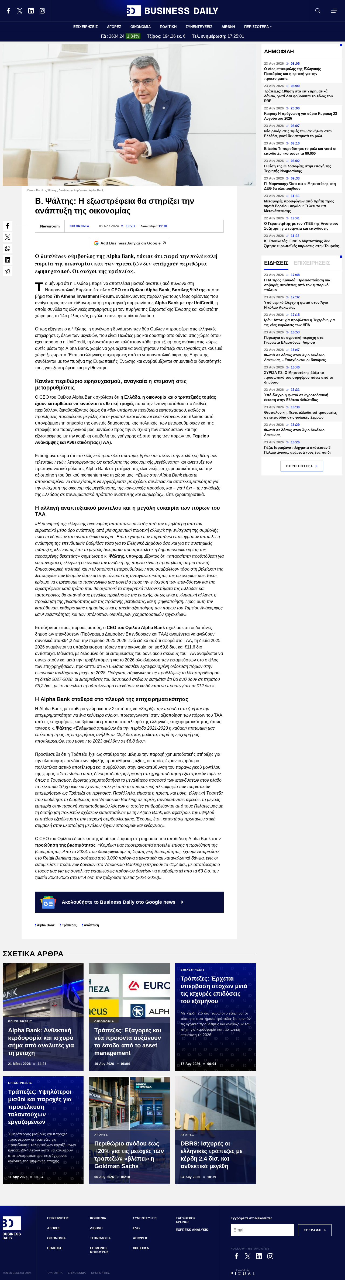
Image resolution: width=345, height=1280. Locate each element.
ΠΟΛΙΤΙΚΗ (168, 27)
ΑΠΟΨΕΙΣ (140, 1238)
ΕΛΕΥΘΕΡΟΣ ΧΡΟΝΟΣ (185, 1220)
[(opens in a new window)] (8, 11)
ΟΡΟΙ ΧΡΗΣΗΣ (100, 1272)
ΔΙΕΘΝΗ (228, 27)
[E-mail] (7, 271)
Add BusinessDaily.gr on (131, 243)
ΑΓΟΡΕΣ (114, 27)
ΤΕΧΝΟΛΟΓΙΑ (100, 1238)
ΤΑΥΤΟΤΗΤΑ (55, 1272)
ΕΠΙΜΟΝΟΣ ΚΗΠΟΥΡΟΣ (99, 1250)
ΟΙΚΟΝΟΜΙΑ (140, 27)
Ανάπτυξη (91, 925)
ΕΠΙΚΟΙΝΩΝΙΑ (77, 1272)
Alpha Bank (46, 925)
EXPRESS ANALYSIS (192, 1230)
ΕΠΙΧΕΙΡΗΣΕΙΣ (85, 27)
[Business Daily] (172, 10)
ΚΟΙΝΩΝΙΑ (98, 1218)
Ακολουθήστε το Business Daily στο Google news (118, 902)
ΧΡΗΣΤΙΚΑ (141, 1248)
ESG (136, 1228)
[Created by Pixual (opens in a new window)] (281, 1274)
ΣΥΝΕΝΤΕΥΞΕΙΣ (199, 27)
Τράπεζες (69, 925)
